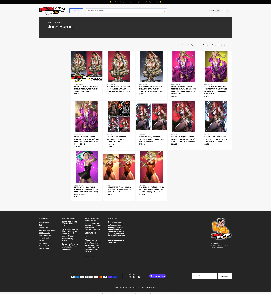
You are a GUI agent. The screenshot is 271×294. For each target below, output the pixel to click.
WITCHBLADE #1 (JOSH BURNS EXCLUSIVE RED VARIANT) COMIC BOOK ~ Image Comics (118, 89)
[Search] (164, 10)
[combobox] (126, 10)
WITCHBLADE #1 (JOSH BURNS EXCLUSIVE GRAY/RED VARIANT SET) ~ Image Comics (86, 89)
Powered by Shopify (217, 248)
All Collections (44, 222)
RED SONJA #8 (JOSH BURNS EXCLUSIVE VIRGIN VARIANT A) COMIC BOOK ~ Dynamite (215, 139)
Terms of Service (44, 246)
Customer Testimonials (47, 230)
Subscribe (224, 276)
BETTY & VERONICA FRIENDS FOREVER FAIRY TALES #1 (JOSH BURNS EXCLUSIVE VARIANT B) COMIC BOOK (216, 90)
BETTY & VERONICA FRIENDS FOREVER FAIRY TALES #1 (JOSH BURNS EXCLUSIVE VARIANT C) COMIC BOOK (183, 90)
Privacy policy (129, 287)
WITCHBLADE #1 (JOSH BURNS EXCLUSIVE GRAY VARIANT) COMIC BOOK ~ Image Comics (151, 89)
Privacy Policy (44, 249)
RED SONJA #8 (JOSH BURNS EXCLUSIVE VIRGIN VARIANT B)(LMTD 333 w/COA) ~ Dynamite (183, 139)
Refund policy (119, 287)
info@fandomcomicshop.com (116, 241)
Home (50, 22)
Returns (41, 241)
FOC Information (44, 233)
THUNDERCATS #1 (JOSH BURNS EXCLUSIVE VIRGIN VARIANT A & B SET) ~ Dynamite (118, 189)
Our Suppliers (43, 227)
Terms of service (140, 287)
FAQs (40, 225)
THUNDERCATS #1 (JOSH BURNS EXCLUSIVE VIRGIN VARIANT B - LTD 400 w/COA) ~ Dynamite (151, 189)
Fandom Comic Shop (217, 245)
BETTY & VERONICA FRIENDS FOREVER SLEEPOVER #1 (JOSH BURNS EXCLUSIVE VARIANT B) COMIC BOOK (86, 190)
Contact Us (43, 243)
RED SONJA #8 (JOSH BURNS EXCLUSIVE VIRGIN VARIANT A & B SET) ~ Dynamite (151, 139)
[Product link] (86, 75)
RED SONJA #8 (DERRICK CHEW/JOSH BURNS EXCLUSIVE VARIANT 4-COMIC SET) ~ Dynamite (118, 140)
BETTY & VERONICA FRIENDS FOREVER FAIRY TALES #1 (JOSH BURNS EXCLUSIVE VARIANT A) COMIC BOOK (86, 140)
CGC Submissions (45, 235)
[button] (224, 10)
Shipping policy (151, 287)
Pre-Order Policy (44, 238)
